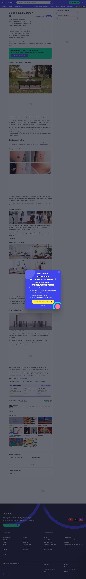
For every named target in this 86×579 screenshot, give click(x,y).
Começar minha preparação (42, 302)
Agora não (43, 305)
